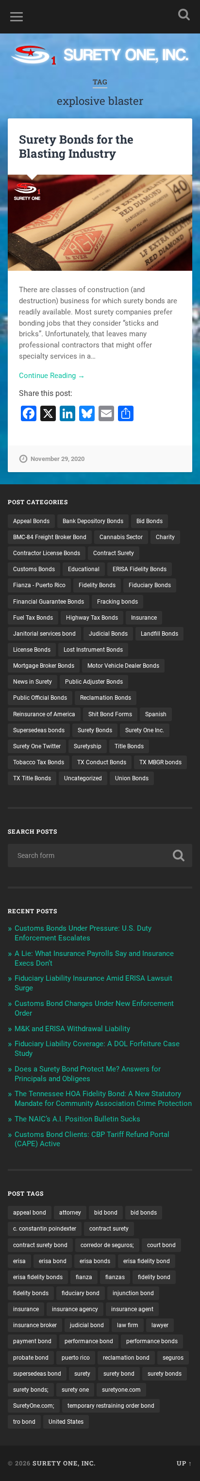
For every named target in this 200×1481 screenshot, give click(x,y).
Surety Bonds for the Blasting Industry (76, 146)
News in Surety (32, 681)
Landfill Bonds (159, 633)
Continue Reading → (52, 375)
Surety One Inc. (144, 730)
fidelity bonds (31, 1293)
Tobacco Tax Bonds (38, 762)
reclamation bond (126, 1357)
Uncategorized (83, 778)
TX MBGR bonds (160, 762)
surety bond (118, 1373)
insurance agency (75, 1309)
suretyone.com (121, 1389)
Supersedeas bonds (39, 730)
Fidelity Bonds (97, 585)
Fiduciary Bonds (150, 585)
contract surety (109, 1228)
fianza (84, 1277)
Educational (84, 569)
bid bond (105, 1212)
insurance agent (132, 1309)
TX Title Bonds (32, 778)
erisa (19, 1261)
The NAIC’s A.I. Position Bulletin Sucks (77, 1119)
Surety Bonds (95, 730)
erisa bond (53, 1261)
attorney (70, 1212)
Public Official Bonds (40, 697)
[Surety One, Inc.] (100, 56)
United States (66, 1421)
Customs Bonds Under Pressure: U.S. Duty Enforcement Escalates (83, 933)
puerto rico (76, 1357)
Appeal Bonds (31, 521)
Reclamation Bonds (105, 697)
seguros (173, 1357)
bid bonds (144, 1212)
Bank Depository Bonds (93, 521)
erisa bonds (95, 1261)
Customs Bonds (34, 569)
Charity (165, 537)
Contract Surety (113, 553)
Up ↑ (184, 1463)
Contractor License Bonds (46, 553)
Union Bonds (132, 778)
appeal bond (29, 1212)
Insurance (144, 617)
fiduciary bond (81, 1293)
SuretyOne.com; (33, 1405)
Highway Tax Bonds (92, 617)
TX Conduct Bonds (101, 762)
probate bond (31, 1357)
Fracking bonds (117, 601)
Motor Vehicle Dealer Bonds (123, 665)
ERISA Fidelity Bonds (140, 569)
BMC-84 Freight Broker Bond (49, 537)
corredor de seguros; (107, 1245)
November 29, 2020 (57, 458)
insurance (26, 1309)
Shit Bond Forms (110, 714)
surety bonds (165, 1373)
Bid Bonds (149, 521)
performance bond (89, 1341)
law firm (127, 1325)
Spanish (156, 714)
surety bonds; (31, 1389)
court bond (161, 1245)
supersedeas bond (37, 1373)
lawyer (159, 1325)
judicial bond (87, 1325)
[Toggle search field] (184, 14)
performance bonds (152, 1341)
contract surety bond (40, 1245)
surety (82, 1373)
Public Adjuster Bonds (94, 681)
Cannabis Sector (121, 537)
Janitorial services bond (44, 633)
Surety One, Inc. (64, 1463)
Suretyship (87, 746)
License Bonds (31, 649)
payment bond (32, 1341)
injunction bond (133, 1293)
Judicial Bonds (108, 633)
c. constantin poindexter (44, 1228)
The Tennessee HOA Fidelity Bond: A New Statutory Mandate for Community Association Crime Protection (103, 1098)
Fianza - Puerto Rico (39, 585)
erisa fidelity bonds (38, 1277)
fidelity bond (154, 1277)
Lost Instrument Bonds (93, 649)
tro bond (24, 1421)
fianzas (115, 1277)
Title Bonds (129, 746)
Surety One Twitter (37, 746)
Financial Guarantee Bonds (48, 601)
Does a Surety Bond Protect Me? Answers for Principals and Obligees (88, 1074)
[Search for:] (100, 855)
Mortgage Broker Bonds (43, 665)
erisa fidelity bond (146, 1261)
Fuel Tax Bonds (33, 617)
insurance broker (35, 1325)
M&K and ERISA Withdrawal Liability (72, 1028)
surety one (75, 1389)
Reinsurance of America (44, 714)
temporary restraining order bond (110, 1405)
